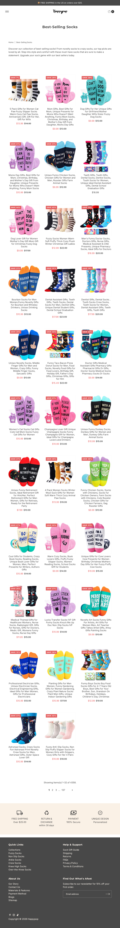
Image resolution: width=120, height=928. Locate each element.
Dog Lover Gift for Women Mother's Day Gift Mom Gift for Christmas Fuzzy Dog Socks (24, 242)
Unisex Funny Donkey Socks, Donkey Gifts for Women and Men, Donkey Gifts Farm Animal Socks (96, 433)
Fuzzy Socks (15, 853)
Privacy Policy (70, 863)
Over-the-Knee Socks (19, 869)
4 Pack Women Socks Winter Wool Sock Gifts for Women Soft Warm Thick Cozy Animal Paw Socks (60, 494)
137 (63, 790)
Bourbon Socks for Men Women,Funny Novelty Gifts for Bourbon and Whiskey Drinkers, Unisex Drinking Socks (24, 304)
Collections (14, 849)
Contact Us (14, 887)
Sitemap (12, 900)
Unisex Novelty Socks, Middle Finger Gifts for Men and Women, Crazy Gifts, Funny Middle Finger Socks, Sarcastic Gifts (24, 368)
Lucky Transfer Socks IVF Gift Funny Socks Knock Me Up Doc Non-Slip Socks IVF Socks (60, 623)
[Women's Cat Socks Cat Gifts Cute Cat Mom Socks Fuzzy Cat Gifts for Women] (24, 411)
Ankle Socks (14, 859)
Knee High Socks (17, 866)
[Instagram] (14, 915)
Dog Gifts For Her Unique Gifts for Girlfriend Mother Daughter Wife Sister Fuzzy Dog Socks (96, 112)
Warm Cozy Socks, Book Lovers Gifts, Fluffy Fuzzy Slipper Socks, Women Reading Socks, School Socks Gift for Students (60, 561)
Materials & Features (19, 890)
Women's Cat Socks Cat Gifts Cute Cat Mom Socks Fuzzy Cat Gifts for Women (24, 432)
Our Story (13, 883)
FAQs (65, 859)
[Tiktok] (17, 915)
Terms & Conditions (73, 866)
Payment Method (17, 893)
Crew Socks (14, 863)
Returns (67, 856)
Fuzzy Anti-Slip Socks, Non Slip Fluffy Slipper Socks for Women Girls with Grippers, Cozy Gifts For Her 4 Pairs (60, 751)
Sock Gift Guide (71, 849)
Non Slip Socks (16, 856)
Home (10, 42)
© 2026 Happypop (28, 919)
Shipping (67, 853)
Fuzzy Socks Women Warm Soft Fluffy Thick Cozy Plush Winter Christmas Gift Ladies (60, 241)
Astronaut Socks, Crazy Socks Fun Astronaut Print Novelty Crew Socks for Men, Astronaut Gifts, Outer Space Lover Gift (24, 752)
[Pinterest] (10, 915)
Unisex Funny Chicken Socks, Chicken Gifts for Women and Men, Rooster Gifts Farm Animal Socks (60, 179)
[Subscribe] (108, 894)
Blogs (11, 897)
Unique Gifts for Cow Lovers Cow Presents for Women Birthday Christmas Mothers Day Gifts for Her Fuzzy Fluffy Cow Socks (96, 561)
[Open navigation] (7, 11)
